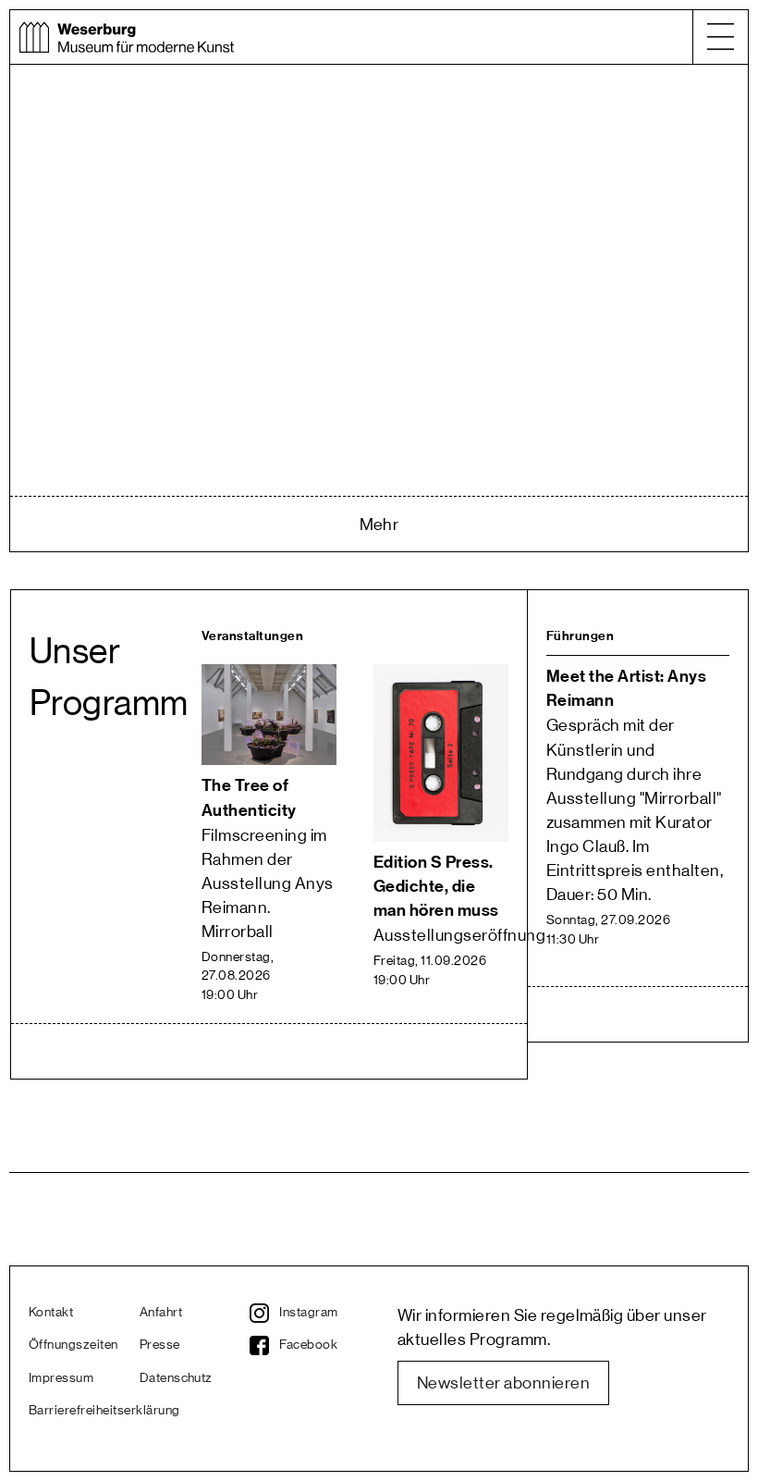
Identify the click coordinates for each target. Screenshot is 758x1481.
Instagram (308, 1312)
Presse (160, 1345)
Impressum (61, 1378)
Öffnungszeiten (73, 1345)
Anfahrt (161, 1312)
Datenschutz (176, 1378)
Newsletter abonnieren (503, 1383)
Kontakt (51, 1312)
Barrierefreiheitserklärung (84, 1410)
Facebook (308, 1345)
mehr (379, 524)
